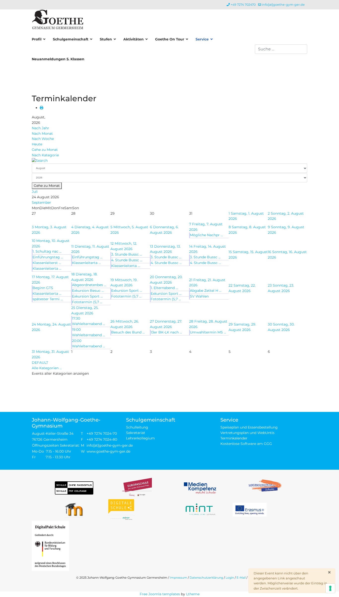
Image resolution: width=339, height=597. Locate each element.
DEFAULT (40, 362)
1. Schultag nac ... (47, 251)
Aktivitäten (133, 39)
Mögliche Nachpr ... (206, 235)
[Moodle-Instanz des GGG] (74, 509)
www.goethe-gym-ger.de (108, 451)
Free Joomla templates (160, 594)
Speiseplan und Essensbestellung (249, 427)
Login (230, 577)
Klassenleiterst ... (47, 263)
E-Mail (241, 577)
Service (202, 39)
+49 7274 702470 (243, 4)
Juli (35, 191)
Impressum (178, 577)
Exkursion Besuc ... (88, 290)
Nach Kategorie (45, 155)
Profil (36, 39)
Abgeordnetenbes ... (89, 285)
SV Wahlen (199, 296)
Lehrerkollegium (140, 438)
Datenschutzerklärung (206, 577)
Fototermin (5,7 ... (87, 302)
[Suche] (169, 161)
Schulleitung (137, 427)
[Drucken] (41, 107)
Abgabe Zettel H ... (205, 290)
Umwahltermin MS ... (208, 332)
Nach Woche (43, 138)
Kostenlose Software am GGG (246, 443)
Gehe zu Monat (45, 149)
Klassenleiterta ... (47, 268)
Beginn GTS (43, 288)
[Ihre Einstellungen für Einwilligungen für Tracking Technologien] (330, 588)
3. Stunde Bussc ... (126, 254)
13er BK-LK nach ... (166, 332)
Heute (37, 144)
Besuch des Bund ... (128, 332)
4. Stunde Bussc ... (126, 260)
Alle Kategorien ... (47, 368)
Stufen (106, 39)
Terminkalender (233, 438)
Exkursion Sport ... (87, 296)
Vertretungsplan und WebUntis (247, 433)
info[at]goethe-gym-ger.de (283, 4)
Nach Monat (42, 133)
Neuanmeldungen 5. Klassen (58, 59)
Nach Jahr (40, 128)
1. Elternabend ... (164, 288)
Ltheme (193, 594)
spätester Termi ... (48, 299)
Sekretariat (135, 433)
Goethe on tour (169, 39)
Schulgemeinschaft (70, 39)
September (41, 202)
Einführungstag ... (48, 257)
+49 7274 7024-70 (102, 433)
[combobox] (281, 49)
